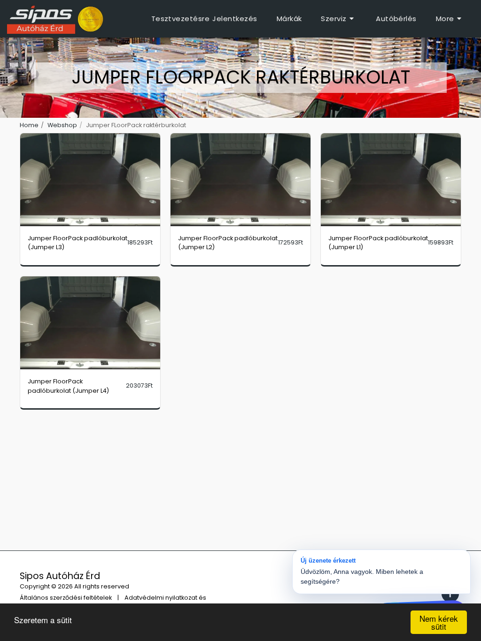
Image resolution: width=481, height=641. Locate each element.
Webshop (62, 125)
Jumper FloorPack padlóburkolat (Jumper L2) (228, 242)
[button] (338, 19)
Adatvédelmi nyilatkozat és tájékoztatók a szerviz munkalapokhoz (113, 602)
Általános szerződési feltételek (66, 598)
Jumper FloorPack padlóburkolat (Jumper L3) (77, 242)
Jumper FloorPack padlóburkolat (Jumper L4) (68, 385)
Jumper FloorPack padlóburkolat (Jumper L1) (378, 242)
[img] (90, 180)
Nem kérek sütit (438, 622)
